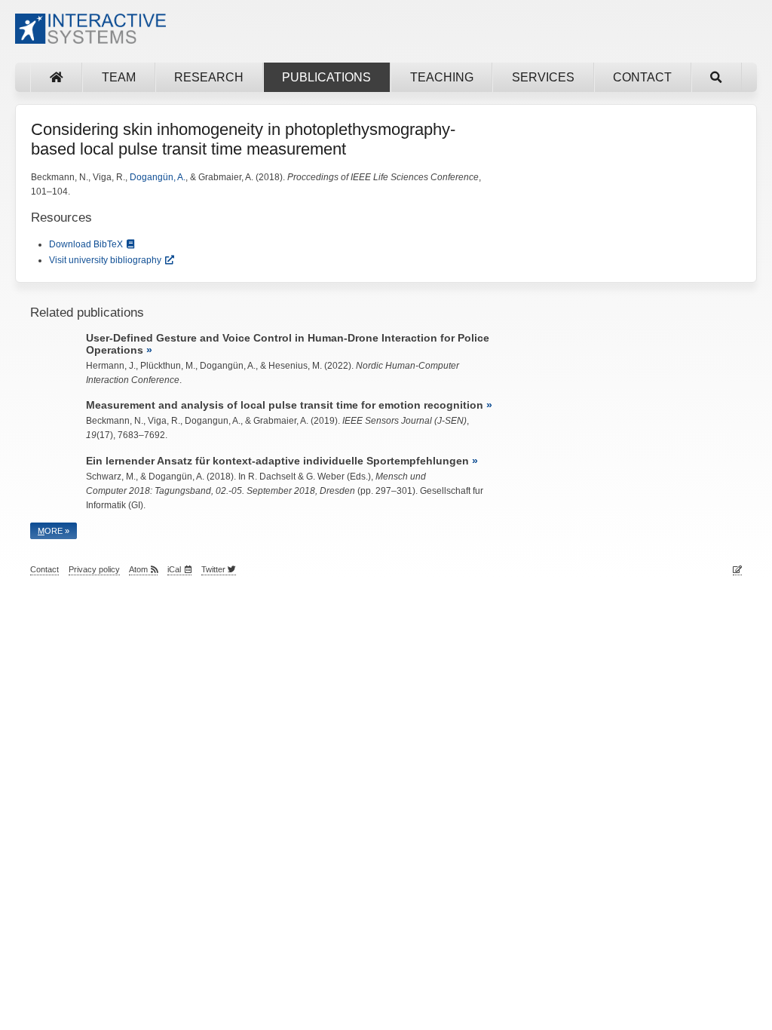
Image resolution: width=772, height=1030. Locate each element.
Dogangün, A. (157, 177)
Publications (326, 77)
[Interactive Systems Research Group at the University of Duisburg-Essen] (90, 37)
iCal (174, 569)
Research (209, 77)
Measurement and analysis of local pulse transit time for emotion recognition (284, 405)
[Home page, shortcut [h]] (56, 77)
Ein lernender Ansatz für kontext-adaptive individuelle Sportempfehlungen (277, 461)
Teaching (441, 77)
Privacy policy (94, 569)
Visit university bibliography (105, 260)
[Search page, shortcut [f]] (716, 77)
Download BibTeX (86, 244)
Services (543, 77)
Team (119, 77)
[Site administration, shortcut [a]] (737, 570)
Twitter (214, 569)
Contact (642, 77)
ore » (53, 530)
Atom (138, 569)
